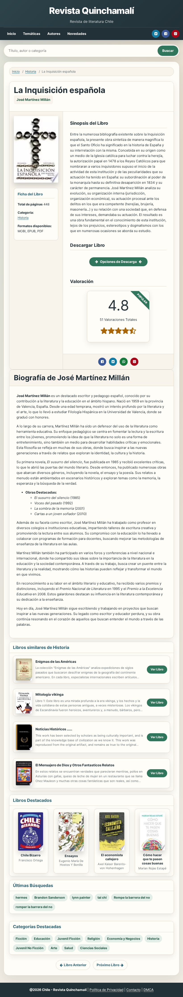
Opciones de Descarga (118, 262)
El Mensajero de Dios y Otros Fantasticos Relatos (74, 765)
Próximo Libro (108, 965)
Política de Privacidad (106, 990)
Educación (42, 938)
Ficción (21, 938)
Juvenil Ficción (68, 938)
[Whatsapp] (124, 362)
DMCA (148, 990)
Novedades (76, 34)
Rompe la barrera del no (132, 897)
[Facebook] (166, 34)
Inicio (11, 34)
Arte (54, 948)
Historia (30, 71)
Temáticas (31, 34)
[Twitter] (156, 34)
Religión (93, 938)
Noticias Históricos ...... (53, 729)
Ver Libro (157, 669)
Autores (53, 34)
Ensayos (71, 856)
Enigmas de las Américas (55, 661)
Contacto (133, 990)
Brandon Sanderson (49, 897)
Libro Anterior (75, 965)
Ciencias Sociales (93, 948)
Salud (68, 948)
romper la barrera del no (34, 907)
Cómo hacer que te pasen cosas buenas (152, 859)
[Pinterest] (175, 34)
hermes (21, 897)
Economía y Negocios (123, 938)
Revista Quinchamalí (91, 10)
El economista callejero (112, 857)
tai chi (102, 897)
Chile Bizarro (31, 855)
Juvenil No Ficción (30, 948)
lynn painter (81, 897)
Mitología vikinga (49, 694)
